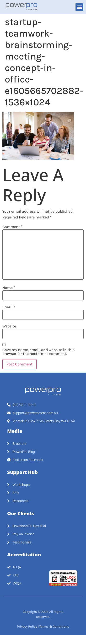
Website (9, 326)
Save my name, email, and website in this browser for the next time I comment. (38, 352)
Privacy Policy (27, 626)
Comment (12, 227)
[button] (79, 7)
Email (8, 307)
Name (8, 288)
